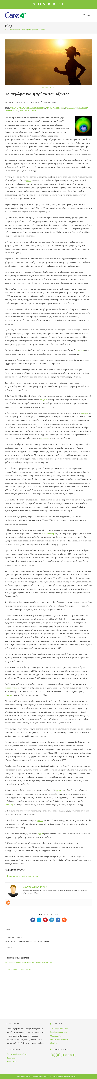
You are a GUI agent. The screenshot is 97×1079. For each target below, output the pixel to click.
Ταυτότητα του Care (59, 1028)
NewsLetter (12, 1061)
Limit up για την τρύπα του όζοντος (22, 876)
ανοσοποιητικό (37, 108)
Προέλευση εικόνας (48, 87)
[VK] (73, 1055)
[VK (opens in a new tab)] (49, 4)
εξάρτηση (9, 695)
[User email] (8, 902)
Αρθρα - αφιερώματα (55, 108)
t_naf (13, 108)
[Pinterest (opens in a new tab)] (44, 4)
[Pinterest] (68, 1055)
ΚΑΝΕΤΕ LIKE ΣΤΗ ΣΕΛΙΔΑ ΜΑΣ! (20, 969)
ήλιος (16, 111)
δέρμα (75, 108)
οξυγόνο (34, 111)
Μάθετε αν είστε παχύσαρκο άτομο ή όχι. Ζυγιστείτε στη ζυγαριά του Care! (28, 962)
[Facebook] (58, 1055)
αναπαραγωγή (23, 108)
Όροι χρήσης (55, 1036)
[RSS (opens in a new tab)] (58, 4)
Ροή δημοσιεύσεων (58, 1032)
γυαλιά (68, 108)
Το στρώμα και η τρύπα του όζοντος (33, 29)
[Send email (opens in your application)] (63, 4)
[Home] (5, 29)
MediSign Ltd (37, 1076)
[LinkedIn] (63, 1055)
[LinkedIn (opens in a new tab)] (54, 4)
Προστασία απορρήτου (60, 1039)
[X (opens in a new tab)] (34, 4)
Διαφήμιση (11, 1058)
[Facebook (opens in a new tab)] (39, 4)
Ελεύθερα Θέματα (49, 102)
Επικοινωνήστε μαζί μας (17, 1054)
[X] (53, 1055)
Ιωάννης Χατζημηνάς (15, 102)
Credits (53, 1043)
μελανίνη (24, 111)
